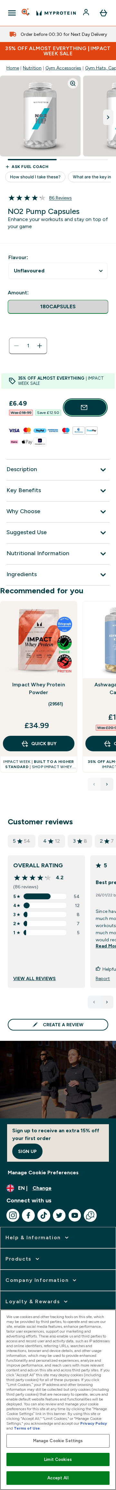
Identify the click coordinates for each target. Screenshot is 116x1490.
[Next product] (107, 784)
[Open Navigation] (12, 13)
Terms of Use (27, 1428)
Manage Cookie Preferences (43, 1172)
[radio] (58, 307)
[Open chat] (90, 1215)
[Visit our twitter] (59, 1215)
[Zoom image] (73, 83)
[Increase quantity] (40, 346)
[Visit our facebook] (28, 1215)
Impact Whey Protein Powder (38, 688)
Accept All (57, 1477)
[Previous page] (94, 1002)
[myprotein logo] (56, 13)
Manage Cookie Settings (58, 1440)
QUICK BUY (43, 743)
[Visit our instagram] (12, 1215)
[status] (28, 346)
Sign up (27, 1151)
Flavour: (18, 257)
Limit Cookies (58, 1459)
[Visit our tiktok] (43, 1215)
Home (12, 67)
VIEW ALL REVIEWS (34, 978)
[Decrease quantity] (16, 346)
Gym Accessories (63, 67)
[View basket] (103, 13)
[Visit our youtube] (74, 1215)
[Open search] (26, 13)
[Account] (86, 12)
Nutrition (32, 67)
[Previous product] (94, 784)
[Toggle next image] (108, 117)
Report (103, 978)
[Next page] (107, 1002)
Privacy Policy (93, 1423)
